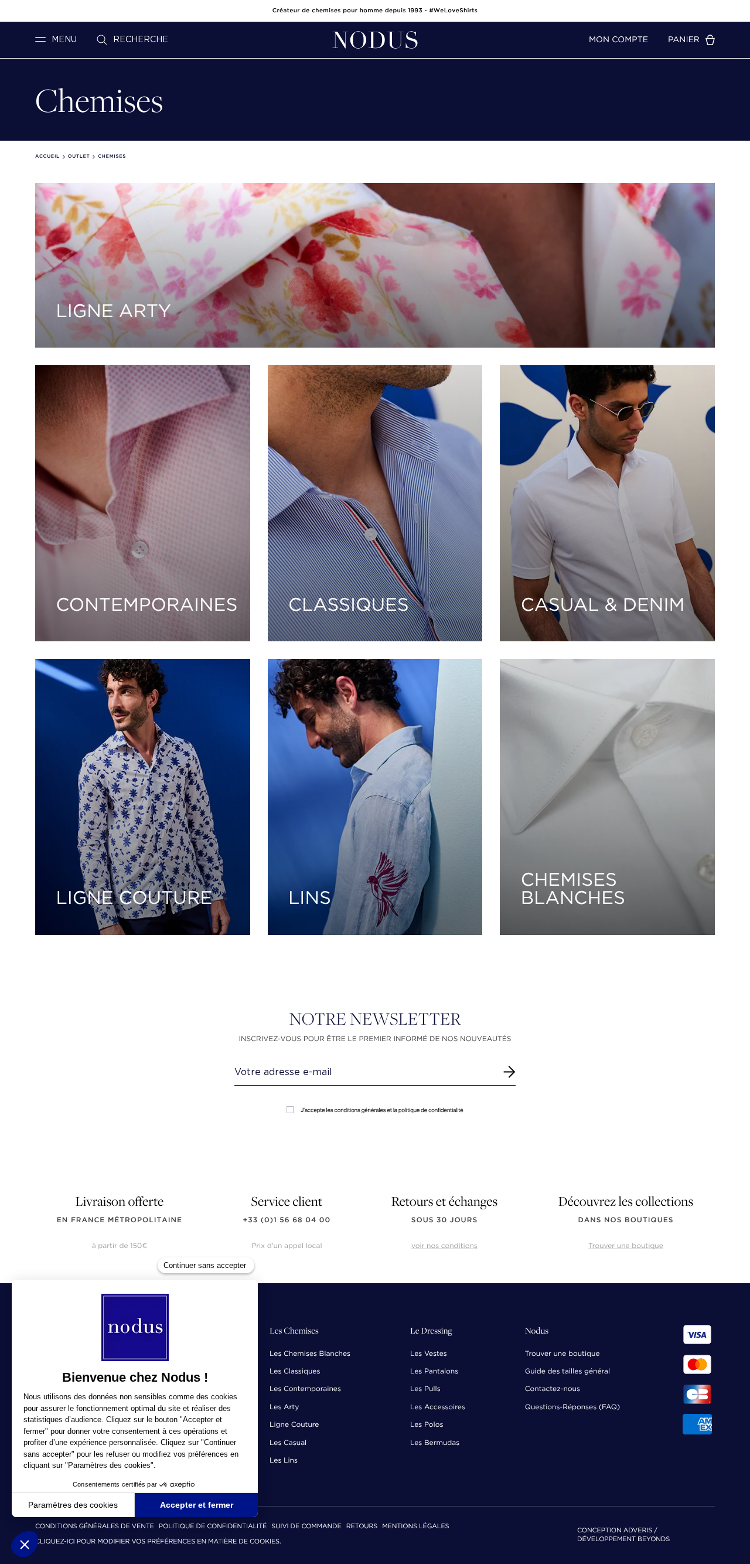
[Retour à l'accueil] (375, 40)
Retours (361, 1527)
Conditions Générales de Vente (94, 1527)
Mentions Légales (415, 1527)
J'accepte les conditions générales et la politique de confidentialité (382, 1110)
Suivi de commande (306, 1527)
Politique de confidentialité (213, 1527)
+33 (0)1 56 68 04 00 (287, 1220)
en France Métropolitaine (119, 1220)
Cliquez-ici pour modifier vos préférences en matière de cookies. (158, 1542)
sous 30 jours (444, 1220)
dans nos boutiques (625, 1220)
